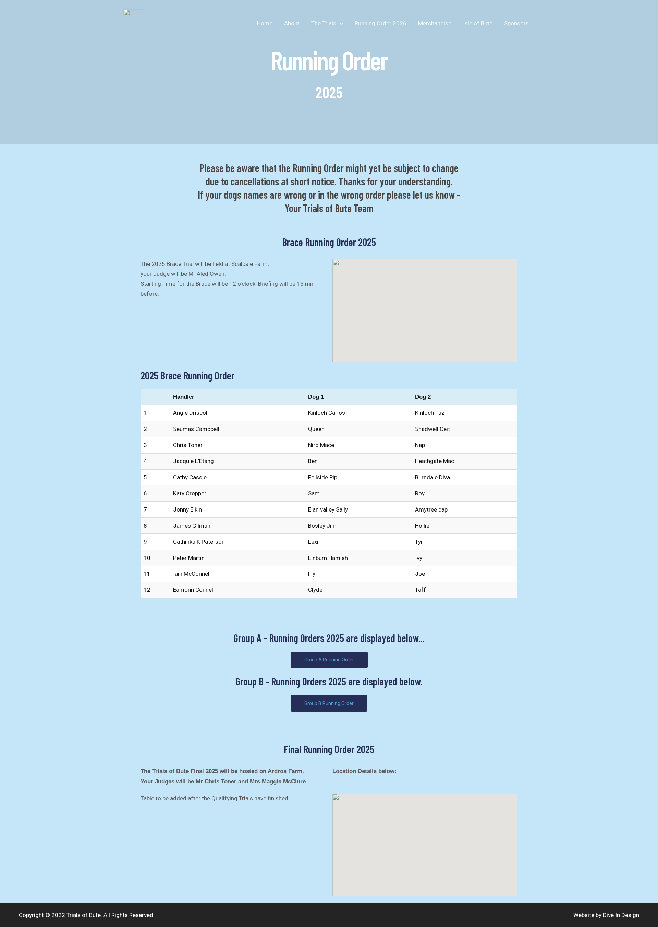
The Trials (323, 23)
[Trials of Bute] (133, 22)
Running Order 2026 (380, 23)
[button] (339, 23)
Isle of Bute (477, 23)
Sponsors (516, 23)
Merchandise (434, 23)
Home (264, 23)
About (292, 23)
